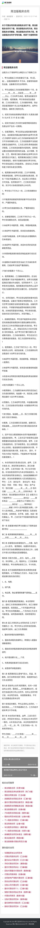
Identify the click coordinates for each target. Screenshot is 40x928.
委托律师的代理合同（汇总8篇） (17, 903)
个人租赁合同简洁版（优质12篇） (17, 831)
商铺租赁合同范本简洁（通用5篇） (18, 834)
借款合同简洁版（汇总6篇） (15, 795)
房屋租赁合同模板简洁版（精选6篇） (19, 806)
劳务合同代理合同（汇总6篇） (16, 881)
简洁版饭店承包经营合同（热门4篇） (19, 791)
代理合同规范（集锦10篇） (15, 896)
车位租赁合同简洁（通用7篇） (16, 827)
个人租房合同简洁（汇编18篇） (16, 820)
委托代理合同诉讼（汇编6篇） (16, 867)
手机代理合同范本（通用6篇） (16, 863)
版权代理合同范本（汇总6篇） (16, 906)
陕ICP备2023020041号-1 (20, 924)
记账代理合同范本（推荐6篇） (16, 899)
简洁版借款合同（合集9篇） (15, 809)
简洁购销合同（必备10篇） (15, 824)
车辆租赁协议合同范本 (13, 853)
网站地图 (31, 924)
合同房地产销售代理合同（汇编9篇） (19, 878)
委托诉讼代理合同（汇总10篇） (16, 860)
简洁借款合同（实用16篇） (15, 788)
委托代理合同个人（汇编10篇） (16, 888)
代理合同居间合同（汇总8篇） (16, 856)
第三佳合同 (18, 921)
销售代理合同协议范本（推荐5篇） (18, 892)
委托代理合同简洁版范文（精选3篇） (19, 802)
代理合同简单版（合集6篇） (15, 874)
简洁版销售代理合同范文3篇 (15, 841)
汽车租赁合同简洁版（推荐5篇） (17, 813)
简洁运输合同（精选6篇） (14, 838)
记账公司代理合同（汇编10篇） (16, 885)
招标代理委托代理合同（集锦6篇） (18, 871)
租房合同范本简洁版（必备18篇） (17, 816)
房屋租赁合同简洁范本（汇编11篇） (18, 799)
